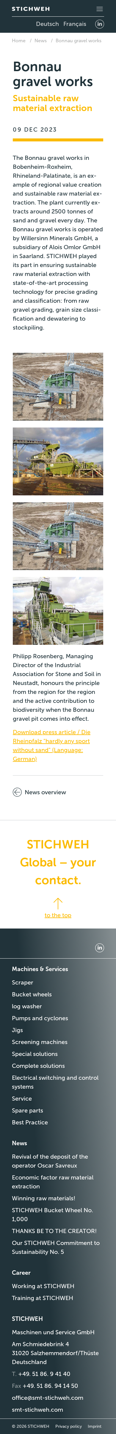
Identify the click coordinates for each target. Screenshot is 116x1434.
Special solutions (35, 1053)
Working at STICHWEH (43, 1286)
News (41, 40)
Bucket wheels (32, 994)
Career (21, 1272)
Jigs (17, 1030)
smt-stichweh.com (37, 1409)
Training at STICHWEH (42, 1298)
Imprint (94, 1426)
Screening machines (40, 1042)
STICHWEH (27, 1318)
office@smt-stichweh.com (47, 1397)
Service (22, 1098)
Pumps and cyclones (40, 1018)
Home (19, 40)
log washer (27, 1006)
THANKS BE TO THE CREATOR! (54, 1231)
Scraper (22, 982)
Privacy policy (68, 1426)
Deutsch (47, 23)
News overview (45, 792)
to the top (58, 915)
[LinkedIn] (99, 24)
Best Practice (30, 1122)
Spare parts (27, 1110)
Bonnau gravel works (78, 40)
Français (74, 23)
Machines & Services (40, 969)
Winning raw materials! (43, 1198)
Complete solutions (38, 1065)
